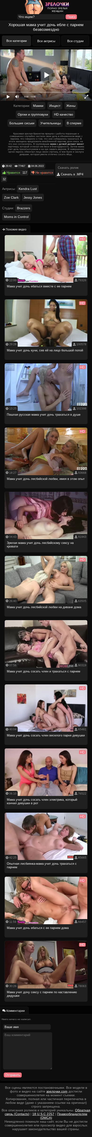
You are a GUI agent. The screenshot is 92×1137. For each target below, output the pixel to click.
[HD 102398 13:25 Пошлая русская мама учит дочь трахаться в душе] (46, 425)
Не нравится (43, 172)
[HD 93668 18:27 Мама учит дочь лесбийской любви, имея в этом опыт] (46, 490)
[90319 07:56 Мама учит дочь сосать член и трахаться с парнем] (46, 682)
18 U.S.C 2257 (43, 1114)
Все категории (16, 41)
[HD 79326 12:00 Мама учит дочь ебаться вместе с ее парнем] (46, 297)
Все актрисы (46, 41)
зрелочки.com (56, 1091)
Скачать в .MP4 (71, 174)
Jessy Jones (33, 197)
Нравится (13, 172)
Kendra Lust (28, 189)
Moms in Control (16, 217)
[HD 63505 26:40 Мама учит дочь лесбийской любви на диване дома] (46, 618)
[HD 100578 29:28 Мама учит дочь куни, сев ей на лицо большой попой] (46, 361)
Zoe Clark (11, 197)
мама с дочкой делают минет (67, 144)
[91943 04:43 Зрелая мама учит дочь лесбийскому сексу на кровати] (46, 554)
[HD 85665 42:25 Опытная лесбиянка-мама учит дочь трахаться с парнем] (46, 874)
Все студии (75, 41)
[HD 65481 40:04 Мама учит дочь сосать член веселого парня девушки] (46, 746)
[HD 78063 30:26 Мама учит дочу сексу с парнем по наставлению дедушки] (46, 1003)
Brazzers (23, 208)
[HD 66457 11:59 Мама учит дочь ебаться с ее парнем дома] (46, 939)
